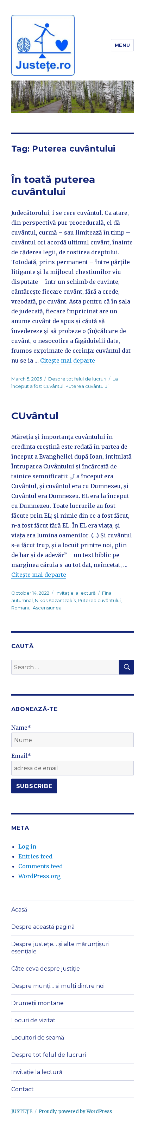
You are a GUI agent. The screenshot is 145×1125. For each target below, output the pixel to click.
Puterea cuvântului (86, 386)
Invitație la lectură (76, 593)
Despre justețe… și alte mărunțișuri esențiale (60, 948)
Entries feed (35, 856)
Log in (27, 846)
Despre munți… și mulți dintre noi (58, 986)
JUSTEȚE (21, 1111)
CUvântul (34, 416)
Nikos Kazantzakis (55, 600)
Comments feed (40, 866)
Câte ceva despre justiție (45, 968)
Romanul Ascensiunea (36, 608)
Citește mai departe (67, 360)
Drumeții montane (37, 1003)
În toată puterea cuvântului (53, 185)
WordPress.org (39, 876)
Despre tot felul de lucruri (77, 379)
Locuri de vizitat (33, 1020)
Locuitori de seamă (37, 1037)
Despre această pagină (43, 926)
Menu (122, 45)
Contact (22, 1089)
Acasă (19, 909)
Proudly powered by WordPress (75, 1111)
